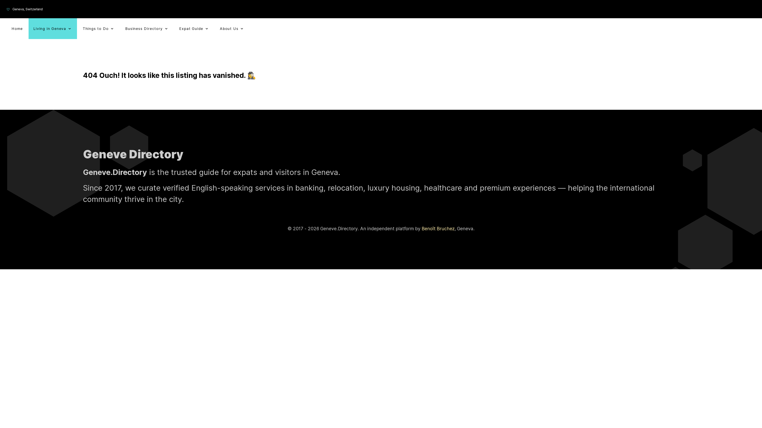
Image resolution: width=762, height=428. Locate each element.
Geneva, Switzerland (28, 9)
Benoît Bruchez (438, 228)
